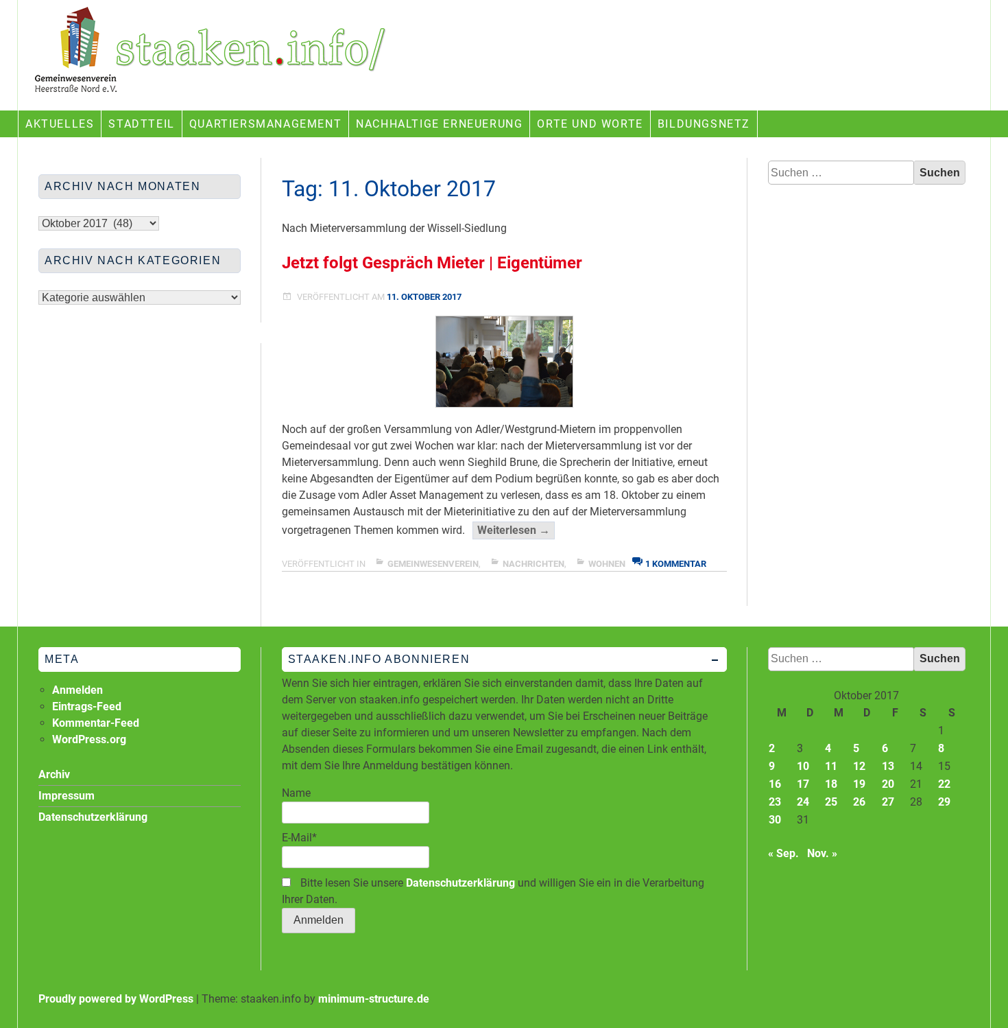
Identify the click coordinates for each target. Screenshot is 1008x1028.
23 (775, 801)
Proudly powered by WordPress (115, 998)
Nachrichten (533, 564)
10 (803, 766)
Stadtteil (141, 123)
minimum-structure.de (373, 998)
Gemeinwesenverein (433, 564)
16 (775, 784)
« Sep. (783, 853)
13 (888, 766)
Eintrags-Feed (86, 706)
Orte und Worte (590, 123)
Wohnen (606, 564)
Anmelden (77, 690)
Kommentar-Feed (95, 722)
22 (944, 784)
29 (944, 801)
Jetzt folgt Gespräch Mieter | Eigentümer (432, 262)
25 (831, 801)
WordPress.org (89, 739)
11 (831, 766)
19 (859, 784)
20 (888, 784)
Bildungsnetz (704, 123)
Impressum (66, 795)
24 (803, 801)
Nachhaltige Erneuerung (439, 123)
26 (859, 801)
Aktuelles (59, 123)
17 (803, 784)
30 (775, 819)
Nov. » (822, 853)
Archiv (54, 774)
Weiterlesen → (516, 531)
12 (859, 766)
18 (831, 784)
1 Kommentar (675, 564)
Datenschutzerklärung (460, 882)
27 (888, 801)
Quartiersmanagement (265, 123)
